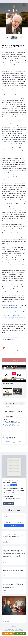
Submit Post (14, 525)
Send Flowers (19, 441)
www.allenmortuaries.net (15, 307)
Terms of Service (18, 630)
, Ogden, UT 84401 (9, 438)
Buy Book (14, 485)
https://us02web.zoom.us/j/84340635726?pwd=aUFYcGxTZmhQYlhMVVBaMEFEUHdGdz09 (14, 318)
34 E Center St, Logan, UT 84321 (12, 425)
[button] (14, 605)
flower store (12, 339)
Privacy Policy (10, 630)
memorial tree (17, 337)
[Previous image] (3, 605)
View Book (6, 485)
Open (14, 352)
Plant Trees (20, 428)
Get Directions (8, 428)
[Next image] (25, 605)
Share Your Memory (8, 503)
